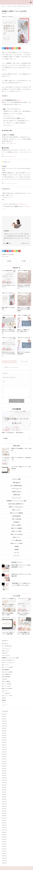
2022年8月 (4, 811)
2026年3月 (4, 714)
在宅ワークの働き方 (16, 525)
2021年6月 (4, 841)
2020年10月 (4, 860)
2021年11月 (4, 829)
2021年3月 (4, 848)
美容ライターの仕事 (16, 531)
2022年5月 (4, 815)
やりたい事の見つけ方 (6, 674)
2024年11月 (4, 751)
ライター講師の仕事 (16, 540)
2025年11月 (4, 723)
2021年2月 (4, 851)
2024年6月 (4, 763)
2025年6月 (4, 735)
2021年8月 (4, 837)
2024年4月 (4, 768)
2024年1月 (4, 775)
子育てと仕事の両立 (16, 519)
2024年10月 (4, 754)
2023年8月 (4, 785)
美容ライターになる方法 (8, 254)
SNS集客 (16, 546)
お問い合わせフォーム (8, 197)
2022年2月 (4, 822)
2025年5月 (4, 737)
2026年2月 (4, 716)
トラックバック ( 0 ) (24, 361)
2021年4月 (4, 846)
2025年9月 (4, 728)
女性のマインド (16, 537)
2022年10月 (4, 806)
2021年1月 (4, 853)
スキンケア (16, 552)
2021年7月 (4, 839)
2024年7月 (4, 761)
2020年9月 (4, 863)
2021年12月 (4, 827)
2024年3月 (4, 770)
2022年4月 (4, 818)
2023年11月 (4, 780)
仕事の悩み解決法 (16, 516)
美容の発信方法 (16, 482)
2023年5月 (4, 792)
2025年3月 (4, 742)
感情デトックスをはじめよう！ (16, 506)
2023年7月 (4, 787)
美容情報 (16, 549)
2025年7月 (4, 733)
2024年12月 (4, 749)
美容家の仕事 (16, 494)
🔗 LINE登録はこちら (8, 116)
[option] (16, 422)
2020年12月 (4, 855)
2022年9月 (4, 808)
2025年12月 (4, 721)
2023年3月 (4, 796)
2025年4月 (4, 740)
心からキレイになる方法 (7, 672)
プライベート (16, 555)
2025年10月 (4, 725)
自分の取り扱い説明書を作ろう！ (16, 503)
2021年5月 (4, 844)
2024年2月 (4, 773)
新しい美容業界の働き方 (16, 485)
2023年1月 (4, 801)
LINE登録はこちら (23, 204)
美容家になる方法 (16, 491)
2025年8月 (4, 730)
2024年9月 (4, 756)
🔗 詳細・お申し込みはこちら (9, 143)
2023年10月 (4, 782)
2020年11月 (4, 858)
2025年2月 (4, 744)
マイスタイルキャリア (16, 488)
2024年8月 (4, 759)
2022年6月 (4, 813)
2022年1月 (4, 825)
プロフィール (24, 243)
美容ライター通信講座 (16, 528)
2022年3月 (4, 820)
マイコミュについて (16, 497)
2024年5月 (4, 766)
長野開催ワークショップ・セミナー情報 (16, 500)
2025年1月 (4, 747)
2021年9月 (4, 834)
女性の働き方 (16, 522)
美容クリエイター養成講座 (16, 513)
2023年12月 (4, 777)
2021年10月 (4, 832)
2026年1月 (4, 718)
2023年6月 (4, 789)
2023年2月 (4, 799)
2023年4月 (4, 794)
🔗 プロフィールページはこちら (9, 183)
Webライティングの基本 (16, 543)
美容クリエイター (16, 510)
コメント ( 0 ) (9, 361)
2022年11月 (4, 803)
